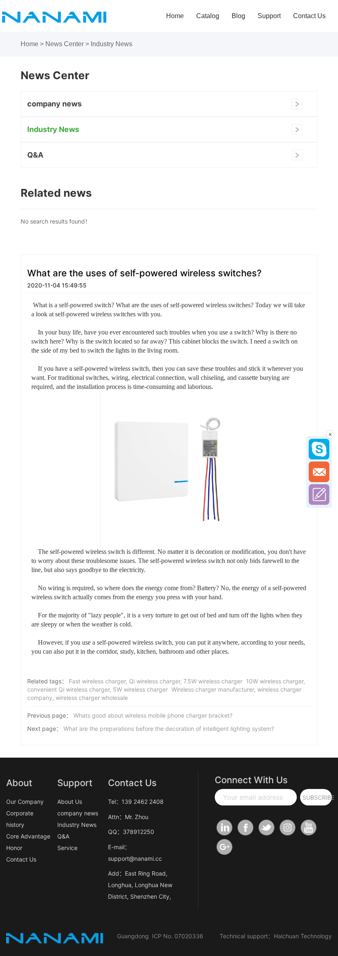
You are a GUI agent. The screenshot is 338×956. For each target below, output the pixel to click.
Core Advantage (28, 836)
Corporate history (19, 819)
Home (175, 15)
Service (67, 847)
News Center (64, 43)
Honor (14, 847)
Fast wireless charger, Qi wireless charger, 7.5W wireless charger (155, 681)
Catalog (207, 15)
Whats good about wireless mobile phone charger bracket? (152, 715)
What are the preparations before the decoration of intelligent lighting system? (168, 728)
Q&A (35, 155)
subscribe (317, 797)
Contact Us (309, 15)
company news (54, 103)
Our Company (25, 801)
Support (269, 15)
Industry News (111, 43)
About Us (69, 801)
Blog (238, 15)
